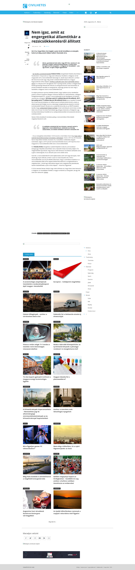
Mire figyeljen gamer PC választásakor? (32, 447)
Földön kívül (91, 311)
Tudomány (36, 13)
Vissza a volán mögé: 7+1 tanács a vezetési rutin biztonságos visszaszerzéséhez (36, 346)
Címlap (78, 567)
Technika (90, 260)
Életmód (56, 13)
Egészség (56, 354)
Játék (89, 282)
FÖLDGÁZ (40, 233)
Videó (71, 13)
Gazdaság (47, 13)
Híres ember (26, 37)
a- (25, 64)
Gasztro (90, 279)
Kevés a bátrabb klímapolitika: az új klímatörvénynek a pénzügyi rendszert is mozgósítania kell (67, 346)
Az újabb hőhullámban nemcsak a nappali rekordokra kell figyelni (67, 512)
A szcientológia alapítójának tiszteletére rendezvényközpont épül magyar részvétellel (36, 284)
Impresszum (84, 567)
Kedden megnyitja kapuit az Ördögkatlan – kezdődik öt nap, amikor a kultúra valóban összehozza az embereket (66, 480)
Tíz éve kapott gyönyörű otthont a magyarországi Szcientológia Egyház (37, 379)
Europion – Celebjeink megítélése (66, 282)
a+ (27, 64)
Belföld (47, 46)
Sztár (89, 298)
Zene (89, 254)
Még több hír (52, 522)
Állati (89, 289)
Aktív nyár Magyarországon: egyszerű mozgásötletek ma (104, 146)
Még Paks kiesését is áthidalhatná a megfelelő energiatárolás (37, 478)
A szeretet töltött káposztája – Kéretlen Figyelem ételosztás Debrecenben (102, 177)
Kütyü (25, 423)
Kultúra (26, 13)
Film (89, 251)
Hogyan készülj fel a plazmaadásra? (61, 378)
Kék (89, 301)
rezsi (68, 233)
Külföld (26, 259)
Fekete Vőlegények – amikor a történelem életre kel (35, 315)
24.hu (46, 172)
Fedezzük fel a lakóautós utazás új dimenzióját (67, 315)
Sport (89, 276)
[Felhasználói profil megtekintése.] (27, 33)
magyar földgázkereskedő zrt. (58, 233)
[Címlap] (25, 6)
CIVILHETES (37, 5)
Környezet (26, 386)
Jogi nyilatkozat (91, 567)
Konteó (90, 308)
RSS (111, 567)
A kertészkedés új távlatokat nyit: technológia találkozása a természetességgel (103, 157)
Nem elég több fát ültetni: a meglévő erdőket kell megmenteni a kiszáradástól (103, 138)
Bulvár (56, 259)
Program (90, 270)
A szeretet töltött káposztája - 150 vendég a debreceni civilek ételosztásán (103, 167)
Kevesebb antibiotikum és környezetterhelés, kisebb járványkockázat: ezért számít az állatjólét (103, 186)
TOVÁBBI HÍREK (29, 254)
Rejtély (90, 305)
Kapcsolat (106, 567)
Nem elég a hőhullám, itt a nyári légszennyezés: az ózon (66, 447)
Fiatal (64, 13)
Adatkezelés (100, 567)
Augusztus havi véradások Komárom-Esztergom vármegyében (33, 513)
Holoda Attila (46, 233)
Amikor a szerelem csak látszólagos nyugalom (62, 410)
